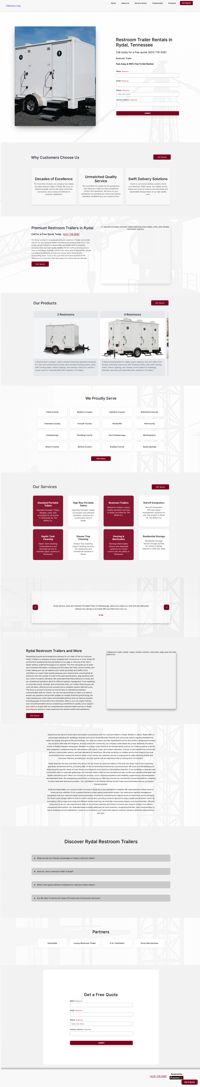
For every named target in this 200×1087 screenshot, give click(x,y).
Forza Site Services (149, 943)
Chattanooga (52, 435)
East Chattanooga (117, 435)
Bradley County (117, 447)
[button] (35, 607)
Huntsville (117, 423)
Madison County (84, 412)
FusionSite (52, 943)
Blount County (52, 447)
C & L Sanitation (117, 943)
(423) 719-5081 (157, 52)
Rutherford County (149, 412)
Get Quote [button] (186, 3)
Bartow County (85, 447)
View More (101, 459)
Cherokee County (52, 423)
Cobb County (52, 412)
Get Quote (162, 157)
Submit (148, 113)
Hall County (149, 423)
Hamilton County (117, 412)
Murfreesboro (149, 435)
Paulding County (84, 435)
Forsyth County (85, 423)
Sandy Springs (149, 447)
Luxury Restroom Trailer (85, 943)
